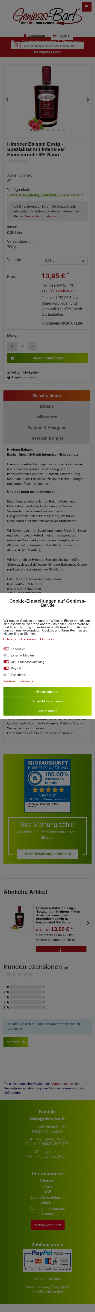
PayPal (16, 668)
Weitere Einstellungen (19, 681)
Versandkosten (62, 290)
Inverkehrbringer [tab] (46, 438)
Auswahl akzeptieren (48, 701)
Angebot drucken (23, 377)
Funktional (18, 674)
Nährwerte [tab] (47, 417)
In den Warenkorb (49, 358)
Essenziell (18, 648)
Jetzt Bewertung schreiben (47, 854)
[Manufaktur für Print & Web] (60, 1287)
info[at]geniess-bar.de (47, 1119)
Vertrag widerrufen (47, 1225)
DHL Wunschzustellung (28, 661)
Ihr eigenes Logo (47, 52)
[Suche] (16, 45)
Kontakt (47, 1214)
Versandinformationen (41, 216)
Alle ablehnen (47, 710)
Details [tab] (47, 406)
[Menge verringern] (32, 346)
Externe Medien (22, 655)
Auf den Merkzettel (24, 372)
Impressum (47, 1186)
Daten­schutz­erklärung (22, 639)
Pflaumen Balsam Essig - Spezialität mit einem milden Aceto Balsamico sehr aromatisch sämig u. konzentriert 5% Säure (58, 915)
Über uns (47, 1181)
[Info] (61, 951)
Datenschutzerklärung (47, 1197)
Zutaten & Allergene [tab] (46, 427)
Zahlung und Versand (47, 1209)
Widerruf (47, 1203)
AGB (47, 1192)
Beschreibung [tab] (47, 395)
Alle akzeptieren (47, 691)
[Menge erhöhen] (12, 346)
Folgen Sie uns (47, 1279)
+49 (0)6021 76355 (50, 1139)
